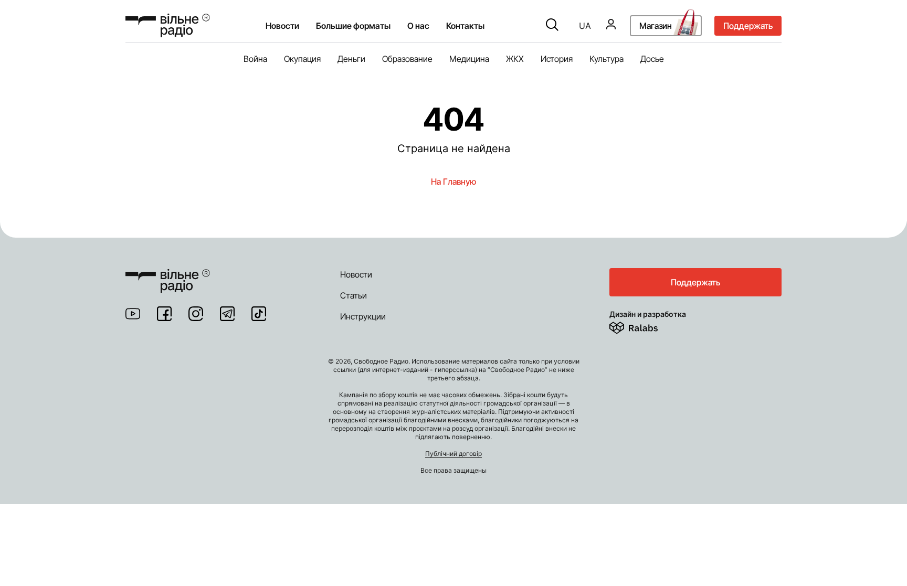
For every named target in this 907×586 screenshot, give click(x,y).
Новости (282, 25)
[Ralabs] (646, 326)
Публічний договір (453, 453)
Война (255, 59)
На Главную (453, 181)
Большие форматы (353, 25)
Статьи (353, 295)
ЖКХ (515, 59)
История (557, 59)
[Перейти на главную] (167, 25)
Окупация (302, 59)
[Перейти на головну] (167, 274)
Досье (652, 59)
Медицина (469, 59)
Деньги (351, 59)
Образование (407, 59)
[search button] (552, 25)
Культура (606, 59)
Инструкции (363, 316)
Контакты (465, 25)
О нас (418, 25)
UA (585, 25)
